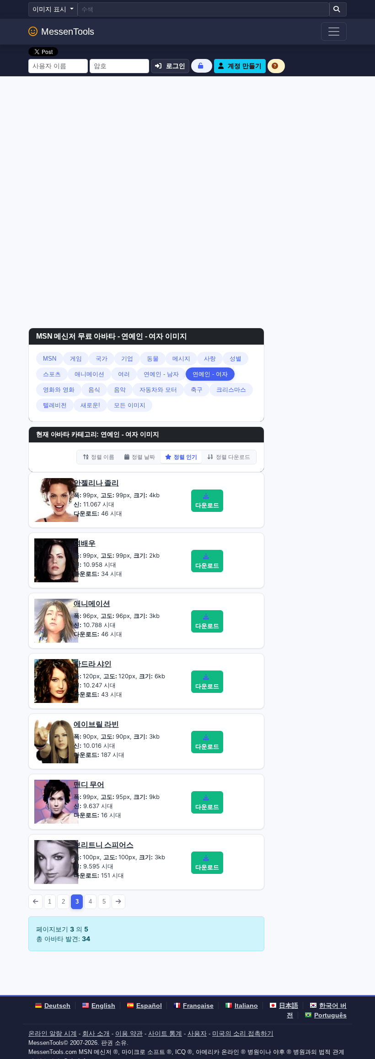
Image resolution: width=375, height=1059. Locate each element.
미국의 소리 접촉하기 (242, 1033)
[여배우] (56, 559)
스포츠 (52, 374)
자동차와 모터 (158, 389)
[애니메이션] (56, 620)
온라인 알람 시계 (52, 1033)
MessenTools (67, 32)
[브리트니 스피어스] (56, 861)
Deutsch (57, 1005)
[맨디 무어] (56, 801)
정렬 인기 (185, 457)
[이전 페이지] (35, 901)
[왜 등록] (276, 66)
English (103, 1005)
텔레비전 (55, 405)
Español (149, 1005)
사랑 (210, 358)
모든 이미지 (129, 405)
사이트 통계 (165, 1033)
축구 (197, 389)
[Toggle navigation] (334, 31)
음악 (120, 389)
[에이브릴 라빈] (56, 740)
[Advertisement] (187, 145)
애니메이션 (89, 374)
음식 (94, 389)
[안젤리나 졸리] (56, 499)
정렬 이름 (102, 457)
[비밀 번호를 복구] (201, 65)
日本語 (288, 1005)
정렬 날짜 (143, 457)
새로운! (90, 405)
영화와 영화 (59, 389)
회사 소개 (96, 1033)
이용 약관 (129, 1033)
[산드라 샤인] (56, 680)
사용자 (197, 1033)
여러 (124, 374)
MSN (49, 358)
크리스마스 (231, 389)
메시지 (181, 358)
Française (198, 1005)
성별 (235, 358)
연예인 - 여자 (210, 374)
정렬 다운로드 (233, 457)
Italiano (246, 1005)
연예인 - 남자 (161, 374)
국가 (101, 358)
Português (330, 1015)
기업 (127, 358)
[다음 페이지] (119, 901)
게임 (76, 358)
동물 (153, 358)
